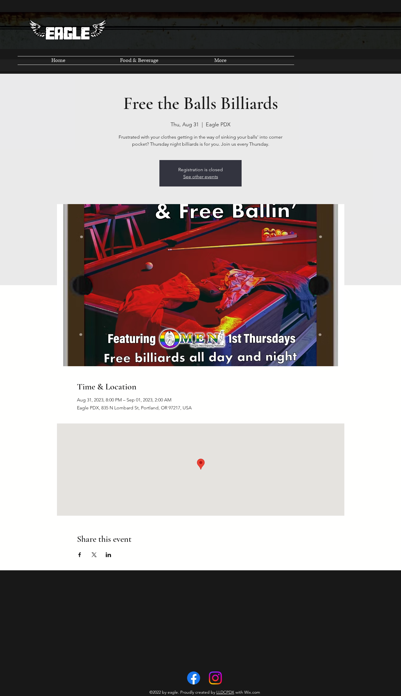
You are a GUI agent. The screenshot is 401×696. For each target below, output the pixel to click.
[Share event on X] (94, 554)
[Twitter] (215, 678)
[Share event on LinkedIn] (108, 554)
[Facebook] (193, 678)
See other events (200, 176)
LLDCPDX (225, 692)
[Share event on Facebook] (79, 554)
